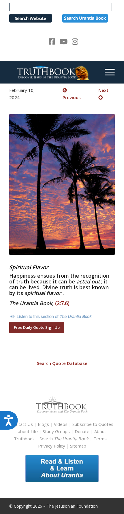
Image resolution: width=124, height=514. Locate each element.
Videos (60, 424)
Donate (82, 431)
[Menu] (107, 71)
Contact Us (22, 424)
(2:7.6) (62, 303)
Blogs (43, 424)
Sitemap (78, 446)
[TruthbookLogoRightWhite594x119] (51, 71)
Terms (100, 438)
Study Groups (57, 431)
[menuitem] (107, 71)
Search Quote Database (62, 363)
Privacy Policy (51, 446)
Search (65, 438)
